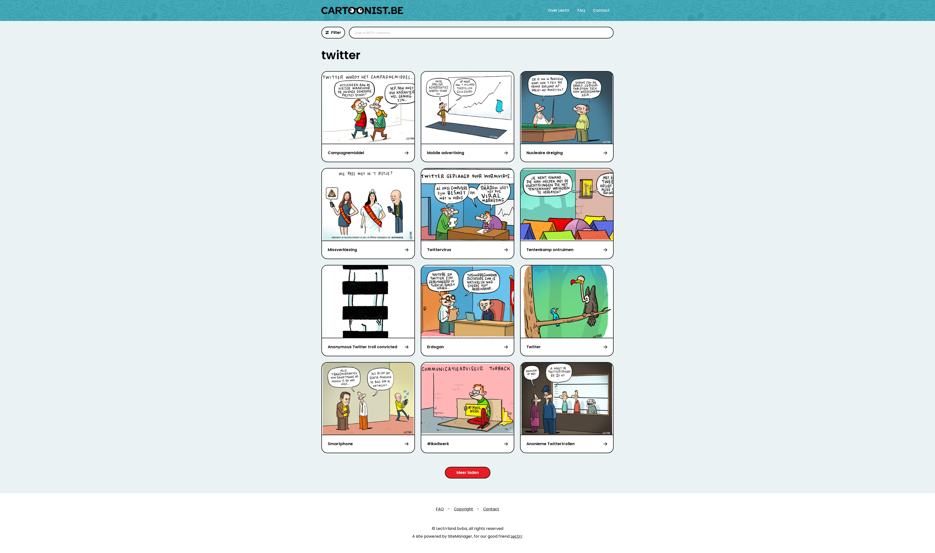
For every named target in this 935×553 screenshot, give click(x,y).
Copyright (463, 509)
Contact (601, 10)
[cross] (607, 33)
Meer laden (468, 472)
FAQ (581, 10)
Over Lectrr (559, 10)
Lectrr (516, 536)
